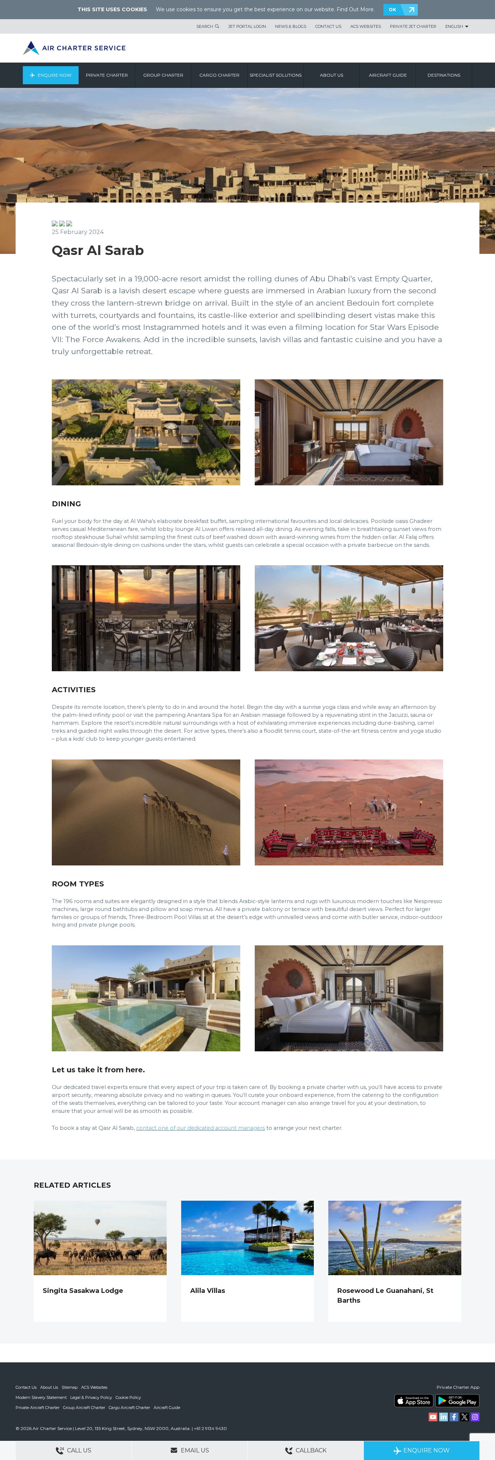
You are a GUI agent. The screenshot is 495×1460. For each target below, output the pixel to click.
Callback (310, 1450)
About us (331, 75)
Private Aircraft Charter (37, 1407)
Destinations (444, 75)
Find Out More (355, 9)
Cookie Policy (128, 1397)
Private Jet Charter (413, 26)
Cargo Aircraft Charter (129, 1407)
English (454, 26)
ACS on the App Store (413, 1400)
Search (204, 26)
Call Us (78, 1450)
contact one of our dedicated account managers (200, 1128)
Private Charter (107, 75)
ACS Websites (365, 26)
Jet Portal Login (247, 26)
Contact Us (328, 26)
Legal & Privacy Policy (91, 1397)
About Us (49, 1387)
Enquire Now (54, 75)
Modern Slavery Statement (41, 1397)
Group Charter (163, 75)
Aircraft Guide (388, 75)
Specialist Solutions (275, 75)
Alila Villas (207, 1291)
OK (392, 9)
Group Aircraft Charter (84, 1407)
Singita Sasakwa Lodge (83, 1291)
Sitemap (70, 1387)
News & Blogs (290, 26)
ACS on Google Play (457, 1400)
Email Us (194, 1450)
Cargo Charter (219, 75)
